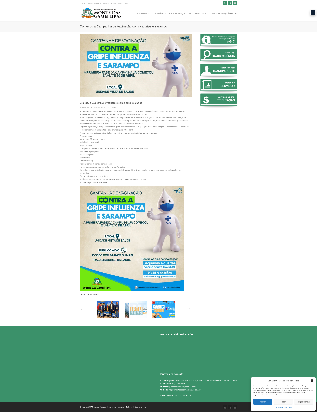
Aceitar (263, 402)
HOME (83, 3)
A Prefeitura (142, 13)
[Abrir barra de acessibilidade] (313, 12)
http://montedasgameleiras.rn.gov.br (184, 389)
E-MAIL (113, 3)
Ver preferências (303, 402)
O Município (158, 13)
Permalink (103, 304)
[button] (312, 381)
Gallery (108, 310)
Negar (283, 402)
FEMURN (106, 3)
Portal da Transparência (222, 13)
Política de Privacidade (284, 407)
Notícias (107, 107)
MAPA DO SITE (123, 3)
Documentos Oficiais (198, 13)
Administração (97, 107)
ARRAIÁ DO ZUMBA (163, 317)
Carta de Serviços (177, 13)
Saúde (113, 107)
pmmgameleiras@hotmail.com (182, 386)
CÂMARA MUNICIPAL (94, 3)
